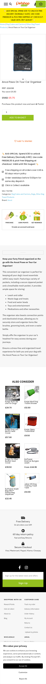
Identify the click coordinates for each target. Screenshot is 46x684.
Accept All (23, 666)
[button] (10, 4)
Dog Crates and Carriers (15, 24)
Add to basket (17, 118)
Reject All (23, 679)
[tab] (23, 251)
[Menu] (6, 4)
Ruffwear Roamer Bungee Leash (31, 461)
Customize (23, 672)
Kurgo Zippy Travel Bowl (29, 430)
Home (2, 24)
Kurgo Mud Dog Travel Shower (31, 402)
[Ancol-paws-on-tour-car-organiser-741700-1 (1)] (23, 57)
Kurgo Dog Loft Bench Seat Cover (11, 431)
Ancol (10, 200)
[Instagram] (26, 567)
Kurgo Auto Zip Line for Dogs (11, 402)
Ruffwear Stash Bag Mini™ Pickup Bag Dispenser (12, 492)
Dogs (33, 194)
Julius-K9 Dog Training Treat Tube (30, 486)
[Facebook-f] (19, 567)
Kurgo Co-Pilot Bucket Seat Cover (11, 461)
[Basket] (41, 4)
